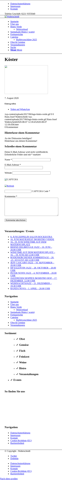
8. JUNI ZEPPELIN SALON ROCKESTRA (31, 237)
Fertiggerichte (16, 315)
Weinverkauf (22, 309)
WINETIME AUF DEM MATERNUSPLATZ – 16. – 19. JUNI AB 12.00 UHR (32, 253)
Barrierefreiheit (17, 443)
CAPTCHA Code (40, 191)
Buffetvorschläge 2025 (26, 320)
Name (8, 159)
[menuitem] (33, 3)
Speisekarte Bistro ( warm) (22, 312)
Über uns (14, 304)
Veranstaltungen (17, 325)
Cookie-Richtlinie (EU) (21, 440)
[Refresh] (9, 186)
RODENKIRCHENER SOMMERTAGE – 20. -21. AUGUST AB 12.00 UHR (32, 258)
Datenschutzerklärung (20, 3)
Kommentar (11, 196)
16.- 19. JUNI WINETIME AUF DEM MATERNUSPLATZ (28, 243)
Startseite (14, 302)
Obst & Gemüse (17, 322)
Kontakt (14, 9)
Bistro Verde (16, 307)
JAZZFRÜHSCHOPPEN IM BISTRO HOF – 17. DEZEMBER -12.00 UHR (33, 279)
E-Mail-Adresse (13, 165)
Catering (14, 317)
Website (8, 173)
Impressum (15, 6)
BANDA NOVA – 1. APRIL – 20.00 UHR (30, 288)
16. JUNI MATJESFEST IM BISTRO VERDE (32, 239)
